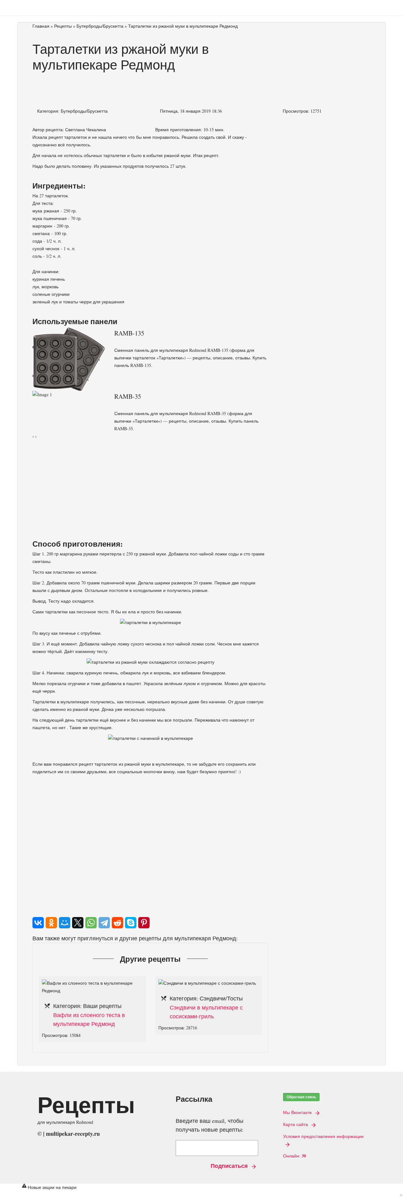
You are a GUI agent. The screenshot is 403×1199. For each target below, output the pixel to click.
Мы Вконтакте (298, 1113)
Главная (40, 26)
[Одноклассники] (51, 922)
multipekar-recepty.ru (73, 1133)
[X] (77, 922)
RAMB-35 (127, 396)
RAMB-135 (129, 333)
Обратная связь (301, 1097)
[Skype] (130, 922)
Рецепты (63, 26)
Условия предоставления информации (323, 1136)
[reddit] (117, 922)
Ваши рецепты (102, 1006)
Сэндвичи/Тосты (221, 998)
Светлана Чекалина (85, 129)
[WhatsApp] (91, 922)
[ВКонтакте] (38, 922)
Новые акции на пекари (52, 1187)
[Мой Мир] (64, 922)
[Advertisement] (150, 87)
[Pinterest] (144, 922)
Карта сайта (296, 1125)
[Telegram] (104, 922)
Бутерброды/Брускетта (100, 26)
